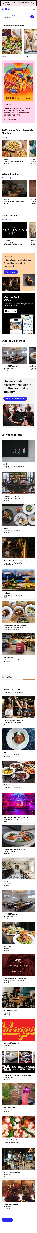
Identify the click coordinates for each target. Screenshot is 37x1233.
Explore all (5, 137)
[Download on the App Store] (18, 311)
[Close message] (33, 3)
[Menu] (34, 9)
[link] (14, 153)
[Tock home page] (6, 9)
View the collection (10, 119)
